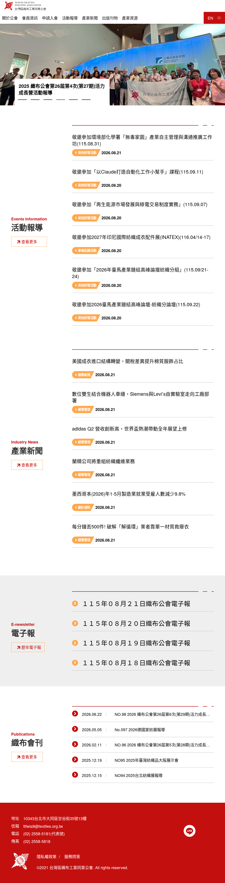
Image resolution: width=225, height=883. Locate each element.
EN (210, 18)
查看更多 (29, 241)
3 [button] (48, 104)
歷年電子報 (31, 647)
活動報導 (70, 18)
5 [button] (73, 104)
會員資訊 (30, 18)
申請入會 (50, 18)
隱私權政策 (46, 856)
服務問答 (72, 856)
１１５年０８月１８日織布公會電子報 (136, 663)
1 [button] (22, 104)
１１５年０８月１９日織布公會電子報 (136, 643)
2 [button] (35, 104)
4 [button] (60, 104)
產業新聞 (90, 18)
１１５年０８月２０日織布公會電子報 (136, 623)
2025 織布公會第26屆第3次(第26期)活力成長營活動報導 (62, 89)
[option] (112, 52)
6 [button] (86, 104)
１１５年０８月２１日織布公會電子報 (136, 603)
